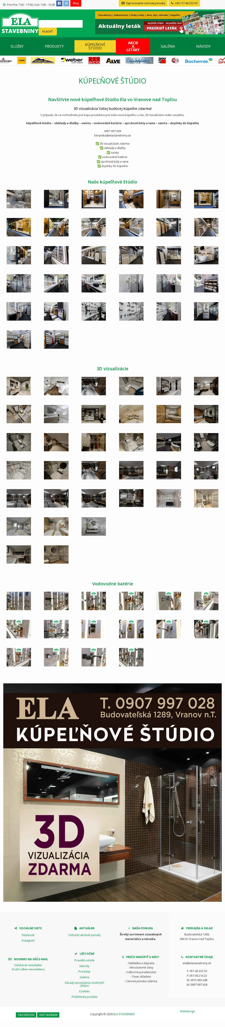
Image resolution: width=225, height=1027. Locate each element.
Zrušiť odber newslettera (28, 969)
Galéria (168, 46)
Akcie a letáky (133, 46)
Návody (203, 46)
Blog (76, 3)
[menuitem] (17, 46)
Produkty (54, 46)
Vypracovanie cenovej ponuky (145, 3)
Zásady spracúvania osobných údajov (84, 984)
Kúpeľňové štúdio (95, 46)
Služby (17, 46)
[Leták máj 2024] (159, 22)
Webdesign (187, 1011)
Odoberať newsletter (28, 965)
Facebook (28, 935)
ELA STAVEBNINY (124, 1014)
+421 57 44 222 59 (185, 3)
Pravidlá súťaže (84, 960)
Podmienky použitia (84, 997)
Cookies (84, 991)
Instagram (28, 940)
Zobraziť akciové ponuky (84, 935)
